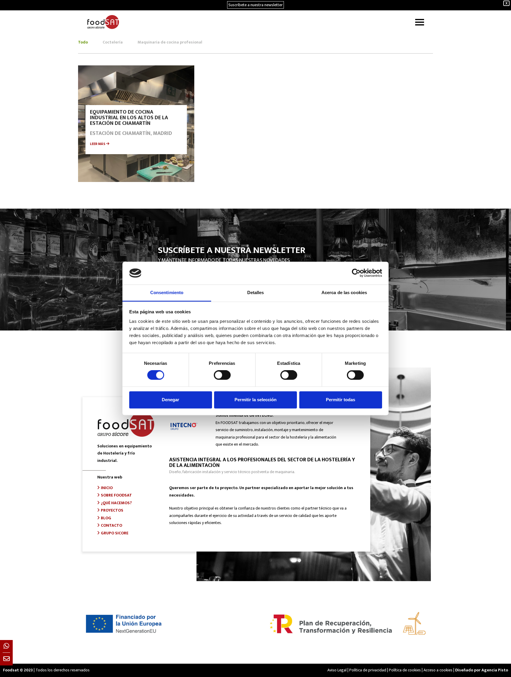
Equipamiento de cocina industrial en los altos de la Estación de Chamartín (129, 118)
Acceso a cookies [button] (437, 670)
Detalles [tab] (255, 292)
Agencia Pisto (494, 670)
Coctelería (113, 42)
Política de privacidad (367, 670)
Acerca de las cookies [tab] (344, 292)
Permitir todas (340, 399)
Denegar (170, 399)
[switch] (222, 375)
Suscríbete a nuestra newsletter (255, 4)
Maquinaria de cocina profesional (170, 42)
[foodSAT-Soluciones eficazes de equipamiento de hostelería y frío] (103, 22)
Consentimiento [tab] (166, 292)
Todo (83, 42)
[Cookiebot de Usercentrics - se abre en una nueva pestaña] (356, 273)
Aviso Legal (337, 670)
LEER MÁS (98, 144)
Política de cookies (405, 670)
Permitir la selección (255, 399)
